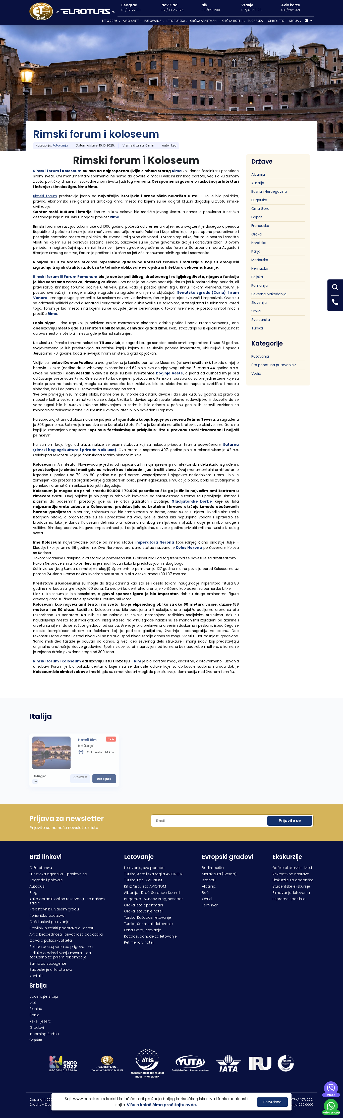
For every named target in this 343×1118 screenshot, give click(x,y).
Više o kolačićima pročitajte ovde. (162, 1105)
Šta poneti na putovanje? (273, 364)
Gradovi (36, 1027)
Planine (35, 1008)
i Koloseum (70, 170)
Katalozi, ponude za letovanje (150, 936)
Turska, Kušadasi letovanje (147, 917)
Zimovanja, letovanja (291, 892)
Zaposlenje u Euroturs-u (50, 969)
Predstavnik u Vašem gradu (54, 909)
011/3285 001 (131, 10)
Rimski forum (46, 170)
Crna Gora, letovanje (142, 930)
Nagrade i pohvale (46, 880)
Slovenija (259, 302)
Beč (205, 892)
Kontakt (36, 975)
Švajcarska (260, 319)
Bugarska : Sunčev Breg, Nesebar (153, 898)
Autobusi (37, 886)
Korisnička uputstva (47, 915)
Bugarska (259, 200)
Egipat (256, 217)
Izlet (32, 1002)
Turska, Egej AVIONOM (143, 880)
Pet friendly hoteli (139, 942)
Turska (257, 328)
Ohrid (207, 898)
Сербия (35, 1039)
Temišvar (210, 905)
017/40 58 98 (251, 10)
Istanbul (209, 880)
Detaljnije (104, 779)
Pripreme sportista (289, 898)
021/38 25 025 (172, 10)
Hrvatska (258, 242)
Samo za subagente (47, 963)
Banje (34, 1014)
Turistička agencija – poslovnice (58, 874)
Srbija (256, 311)
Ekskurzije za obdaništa (293, 880)
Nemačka (259, 268)
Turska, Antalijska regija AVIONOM (153, 874)
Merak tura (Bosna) (219, 874)
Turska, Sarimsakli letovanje (148, 923)
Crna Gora (260, 208)
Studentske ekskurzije (291, 886)
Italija (255, 251)
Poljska (257, 276)
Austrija (257, 182)
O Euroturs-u (40, 867)
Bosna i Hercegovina (269, 191)
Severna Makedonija (269, 294)
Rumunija (259, 285)
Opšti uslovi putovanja (49, 921)
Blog (33, 892)
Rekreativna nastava (290, 874)
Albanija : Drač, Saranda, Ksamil (152, 892)
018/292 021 (290, 10)
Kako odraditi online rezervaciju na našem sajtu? (67, 901)
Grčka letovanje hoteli (143, 911)
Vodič (256, 373)
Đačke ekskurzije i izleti (292, 867)
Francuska (260, 225)
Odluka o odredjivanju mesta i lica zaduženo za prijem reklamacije (60, 955)
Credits (35, 1104)
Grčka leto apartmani (143, 905)
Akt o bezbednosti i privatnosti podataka (66, 934)
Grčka (256, 234)
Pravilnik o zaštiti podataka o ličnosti (61, 928)
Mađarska (259, 259)
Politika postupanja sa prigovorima (61, 946)
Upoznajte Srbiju (43, 996)
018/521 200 (210, 10)
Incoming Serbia (44, 1033)
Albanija (258, 174)
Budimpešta (213, 867)
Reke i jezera (40, 1021)
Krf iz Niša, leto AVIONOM (145, 886)
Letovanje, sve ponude (144, 867)
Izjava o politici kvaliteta (50, 940)
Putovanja (60, 145)
